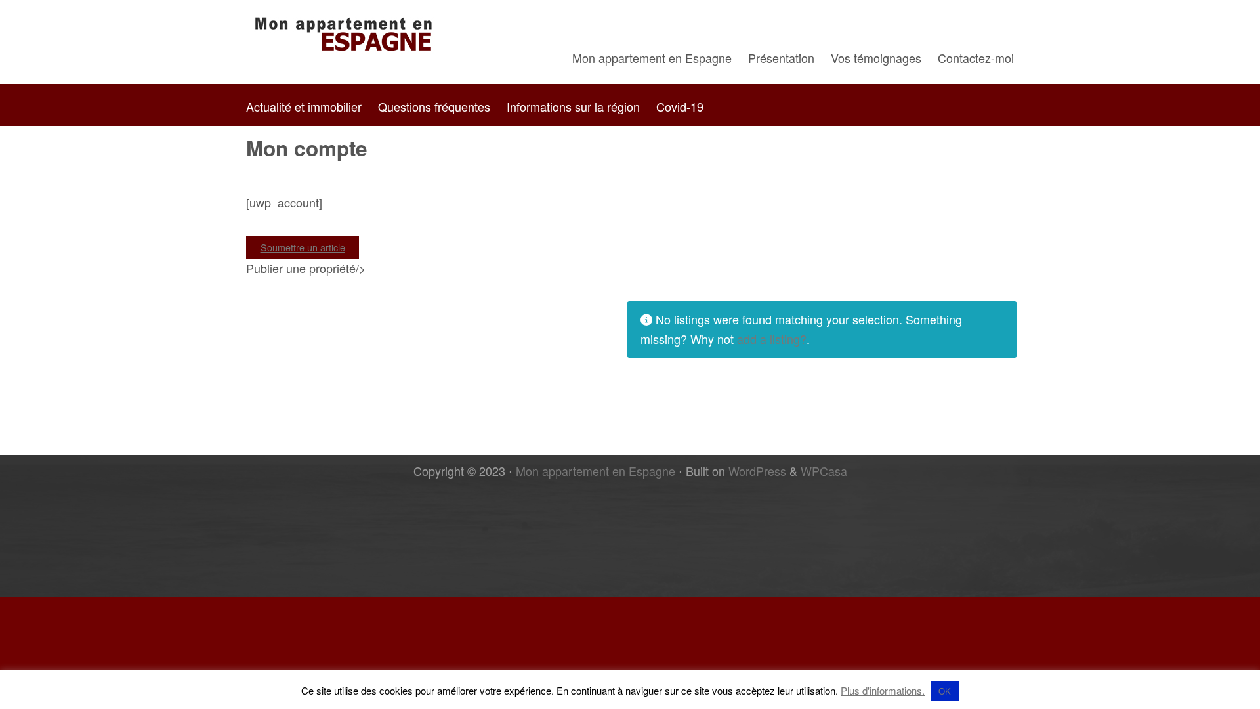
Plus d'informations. (883, 690)
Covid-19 (680, 106)
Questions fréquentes (434, 106)
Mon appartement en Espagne (652, 57)
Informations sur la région (573, 106)
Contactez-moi (976, 57)
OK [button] (944, 691)
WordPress (757, 470)
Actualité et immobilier (304, 106)
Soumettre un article (303, 247)
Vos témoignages (876, 57)
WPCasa (824, 470)
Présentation (781, 57)
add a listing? (772, 338)
